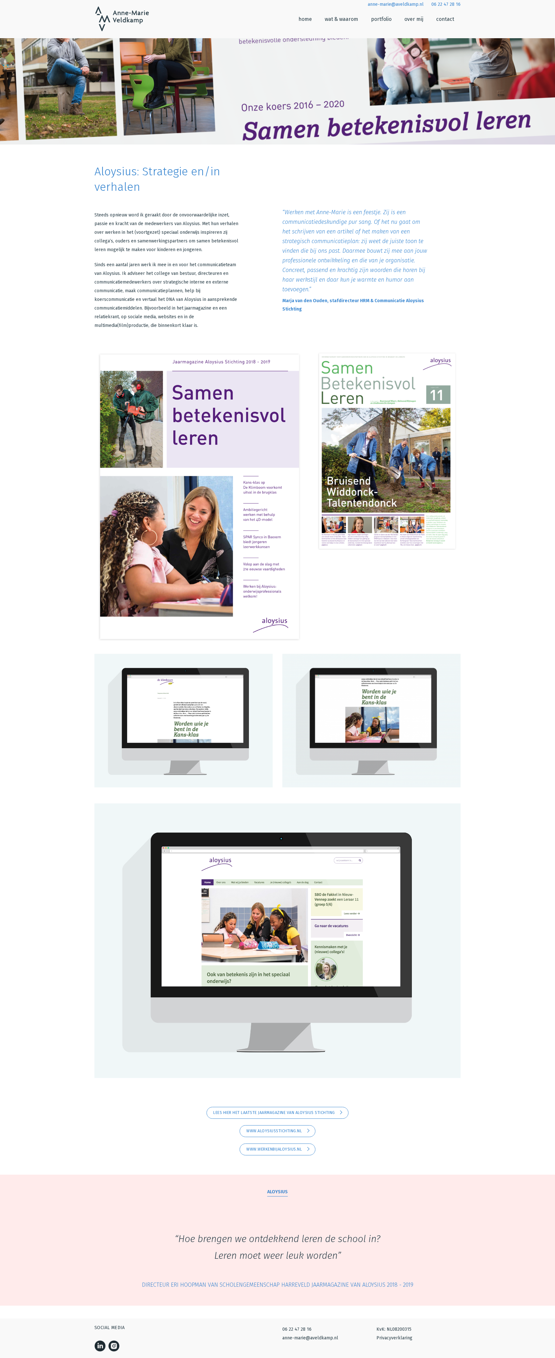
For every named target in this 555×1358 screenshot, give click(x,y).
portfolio (381, 19)
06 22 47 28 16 (445, 4)
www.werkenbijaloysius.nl (274, 1149)
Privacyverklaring (394, 1338)
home (305, 19)
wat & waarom (341, 19)
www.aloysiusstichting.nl (274, 1131)
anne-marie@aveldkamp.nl (395, 4)
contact (445, 19)
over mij (413, 19)
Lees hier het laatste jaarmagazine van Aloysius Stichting (274, 1112)
